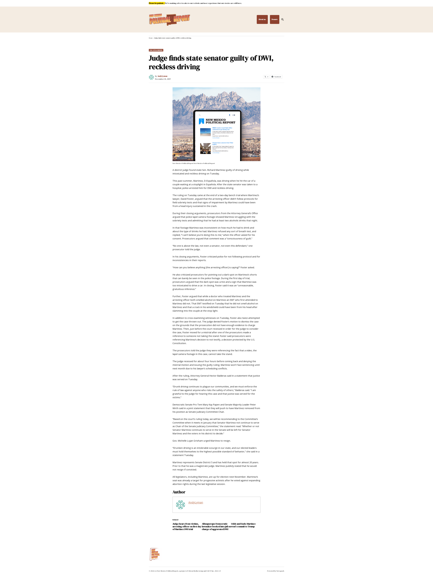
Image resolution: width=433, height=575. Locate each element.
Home (151, 38)
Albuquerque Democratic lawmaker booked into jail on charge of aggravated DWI (216, 526)
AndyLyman (162, 76)
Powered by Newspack (275, 571)
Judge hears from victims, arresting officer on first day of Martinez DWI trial (187, 526)
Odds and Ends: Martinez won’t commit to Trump (243, 525)
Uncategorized (156, 50)
